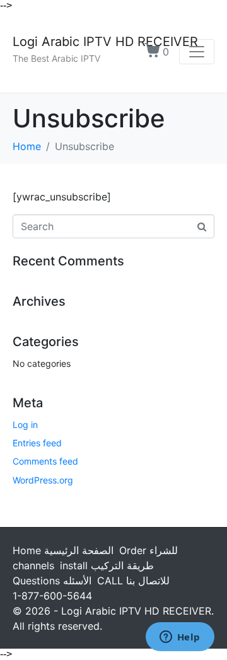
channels (33, 565)
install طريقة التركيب (107, 565)
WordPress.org (43, 480)
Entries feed (37, 442)
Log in (25, 424)
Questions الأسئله (52, 580)
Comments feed (45, 461)
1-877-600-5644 (52, 595)
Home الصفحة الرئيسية (63, 550)
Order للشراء (148, 550)
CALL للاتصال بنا (133, 580)
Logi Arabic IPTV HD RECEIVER (105, 41)
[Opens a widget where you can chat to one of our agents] (179, 638)
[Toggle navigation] (196, 51)
